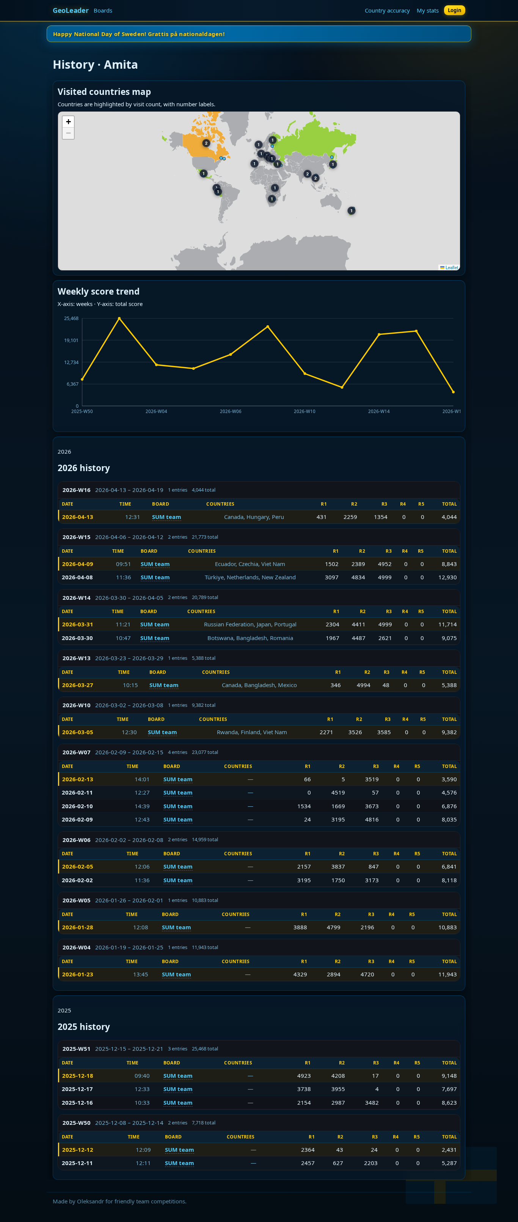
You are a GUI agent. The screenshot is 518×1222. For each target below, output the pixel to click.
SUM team (166, 516)
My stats (428, 10)
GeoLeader (70, 10)
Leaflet (451, 267)
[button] (68, 122)
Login (454, 10)
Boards (103, 10)
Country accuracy (387, 10)
